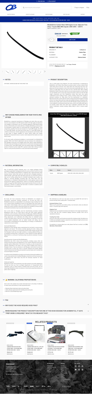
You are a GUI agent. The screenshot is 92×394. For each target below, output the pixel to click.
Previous (2, 72)
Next (44, 72)
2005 (82, 173)
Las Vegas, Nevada (71, 64)
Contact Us (49, 368)
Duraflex (63, 365)
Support (83, 14)
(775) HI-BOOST (52, 1)
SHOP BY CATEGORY (30, 14)
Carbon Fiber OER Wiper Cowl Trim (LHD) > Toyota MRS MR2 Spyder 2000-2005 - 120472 (75, 348)
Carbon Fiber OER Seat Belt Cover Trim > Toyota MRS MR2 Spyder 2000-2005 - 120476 (14, 348)
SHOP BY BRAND (48, 14)
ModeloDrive (51, 25)
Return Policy (50, 365)
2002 (74, 173)
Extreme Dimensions (65, 379)
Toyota (51, 173)
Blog (48, 370)
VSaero (62, 370)
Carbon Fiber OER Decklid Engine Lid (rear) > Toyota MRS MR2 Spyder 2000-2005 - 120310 (56, 348)
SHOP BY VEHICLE (11, 14)
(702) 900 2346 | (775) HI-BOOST (15, 374)
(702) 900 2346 (41, 1)
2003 (77, 173)
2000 (69, 173)
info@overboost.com (25, 389)
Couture (62, 377)
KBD (62, 371)
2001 (71, 173)
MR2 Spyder (60, 173)
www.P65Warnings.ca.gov (16, 291)
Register (82, 7)
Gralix (62, 376)
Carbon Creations (65, 368)
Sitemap (49, 371)
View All (62, 380)
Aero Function (64, 373)
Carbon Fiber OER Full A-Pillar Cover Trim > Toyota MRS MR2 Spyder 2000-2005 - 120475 (35, 348)
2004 (80, 173)
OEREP (62, 374)
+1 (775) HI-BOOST (53, 389)
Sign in (77, 7)
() (88, 7)
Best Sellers (66, 14)
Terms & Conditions (51, 367)
